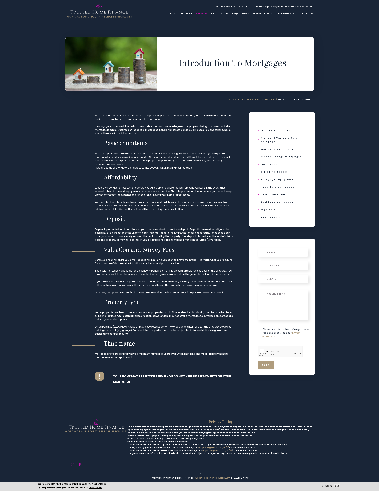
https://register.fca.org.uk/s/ (214, 447)
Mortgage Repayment (276, 179)
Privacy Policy (221, 421)
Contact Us (306, 13)
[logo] (99, 11)
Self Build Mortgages (276, 149)
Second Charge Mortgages (281, 156)
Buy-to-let (268, 209)
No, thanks (326, 486)
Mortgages (265, 99)
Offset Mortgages (274, 171)
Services (202, 13)
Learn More (95, 487)
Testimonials (285, 13)
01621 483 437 (240, 6)
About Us (186, 13)
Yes (337, 486)
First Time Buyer (273, 194)
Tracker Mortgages (275, 130)
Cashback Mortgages (276, 202)
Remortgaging (271, 164)
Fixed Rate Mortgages (277, 187)
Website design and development (212, 477)
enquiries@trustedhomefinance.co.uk (288, 6)
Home (173, 13)
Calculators (220, 13)
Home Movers (270, 217)
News (245, 13)
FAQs (235, 13)
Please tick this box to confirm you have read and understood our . (285, 333)
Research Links (263, 13)
